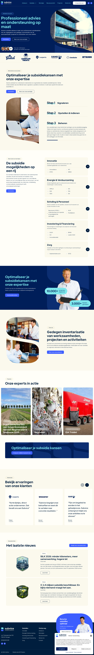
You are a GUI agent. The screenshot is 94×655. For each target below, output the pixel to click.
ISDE (51, 193)
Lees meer (45, 572)
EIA (69, 193)
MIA (69, 191)
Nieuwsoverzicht (50, 3)
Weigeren (74, 649)
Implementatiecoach (55, 253)
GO (50, 235)
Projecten (60, 3)
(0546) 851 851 (5, 640)
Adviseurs (24, 3)
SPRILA (52, 189)
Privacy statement (69, 652)
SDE (51, 191)
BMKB (69, 232)
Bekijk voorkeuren (86, 649)
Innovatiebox (53, 169)
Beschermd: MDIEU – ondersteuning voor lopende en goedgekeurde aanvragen (56, 213)
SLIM (69, 210)
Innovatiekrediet (54, 237)
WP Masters (22, 652)
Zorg (23, 640)
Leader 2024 (71, 235)
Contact (41, 640)
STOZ (69, 253)
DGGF (51, 232)
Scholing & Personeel (27, 635)
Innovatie (24, 630)
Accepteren (62, 649)
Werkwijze (41, 3)
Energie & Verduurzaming (28, 633)
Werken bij (67, 3)
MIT (69, 169)
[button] (91, 635)
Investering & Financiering (29, 638)
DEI (69, 189)
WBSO (70, 172)
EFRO (51, 172)
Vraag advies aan (79, 3)
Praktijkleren (71, 213)
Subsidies (32, 3)
